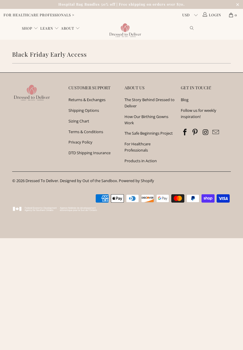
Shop (27, 28)
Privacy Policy (80, 142)
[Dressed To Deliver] (124, 30)
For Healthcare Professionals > (39, 14)
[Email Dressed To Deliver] (216, 132)
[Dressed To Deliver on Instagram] (205, 132)
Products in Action (140, 160)
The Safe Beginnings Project (148, 133)
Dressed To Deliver (41, 180)
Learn (47, 28)
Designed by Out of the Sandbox (88, 180)
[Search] (192, 28)
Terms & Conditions (85, 131)
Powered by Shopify (136, 180)
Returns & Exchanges (86, 99)
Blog (184, 99)
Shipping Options (83, 110)
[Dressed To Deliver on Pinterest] (195, 132)
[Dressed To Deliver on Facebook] (185, 132)
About (68, 28)
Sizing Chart (78, 121)
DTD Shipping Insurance (89, 152)
